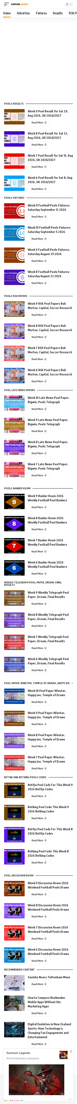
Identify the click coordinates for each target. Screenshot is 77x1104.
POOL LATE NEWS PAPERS (19, 390)
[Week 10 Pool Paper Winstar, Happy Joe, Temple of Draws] (14, 696)
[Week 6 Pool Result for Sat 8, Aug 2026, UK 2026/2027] (14, 183)
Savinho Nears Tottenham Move (49, 977)
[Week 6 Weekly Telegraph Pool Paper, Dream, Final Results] (14, 664)
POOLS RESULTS (14, 104)
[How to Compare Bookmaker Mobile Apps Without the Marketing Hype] (14, 1003)
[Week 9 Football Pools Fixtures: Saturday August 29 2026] (14, 255)
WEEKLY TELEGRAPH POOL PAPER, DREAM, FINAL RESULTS (33, 583)
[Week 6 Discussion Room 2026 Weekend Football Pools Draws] (14, 955)
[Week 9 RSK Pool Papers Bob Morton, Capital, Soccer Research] (14, 309)
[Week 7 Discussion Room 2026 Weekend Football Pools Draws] (14, 933)
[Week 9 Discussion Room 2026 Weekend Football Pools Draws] (14, 888)
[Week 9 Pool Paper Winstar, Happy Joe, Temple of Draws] (14, 718)
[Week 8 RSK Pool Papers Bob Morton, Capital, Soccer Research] (14, 331)
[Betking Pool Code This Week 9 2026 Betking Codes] (14, 812)
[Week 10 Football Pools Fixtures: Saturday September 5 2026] (14, 233)
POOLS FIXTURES (14, 198)
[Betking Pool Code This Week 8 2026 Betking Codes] (14, 856)
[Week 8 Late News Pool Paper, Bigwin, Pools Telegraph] (14, 447)
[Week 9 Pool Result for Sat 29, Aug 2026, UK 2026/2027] (14, 116)
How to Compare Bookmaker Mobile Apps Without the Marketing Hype (46, 1002)
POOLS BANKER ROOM (17, 488)
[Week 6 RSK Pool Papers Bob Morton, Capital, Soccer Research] (14, 375)
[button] (7, 4)
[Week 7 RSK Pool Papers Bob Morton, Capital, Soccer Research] (14, 353)
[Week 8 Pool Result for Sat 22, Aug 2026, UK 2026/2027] (14, 139)
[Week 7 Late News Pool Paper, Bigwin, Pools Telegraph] (14, 469)
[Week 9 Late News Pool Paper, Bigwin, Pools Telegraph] (14, 425)
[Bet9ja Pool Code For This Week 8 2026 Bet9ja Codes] (14, 834)
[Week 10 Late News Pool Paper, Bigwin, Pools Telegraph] (14, 403)
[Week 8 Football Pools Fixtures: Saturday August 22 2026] (14, 277)
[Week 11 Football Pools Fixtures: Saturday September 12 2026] (14, 211)
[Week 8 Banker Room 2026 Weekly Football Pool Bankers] (14, 523)
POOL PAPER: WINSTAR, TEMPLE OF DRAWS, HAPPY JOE (37, 683)
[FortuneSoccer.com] (19, 4)
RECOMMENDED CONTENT (19, 969)
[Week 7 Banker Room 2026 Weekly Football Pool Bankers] (14, 545)
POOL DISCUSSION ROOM (18, 875)
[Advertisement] (38, 57)
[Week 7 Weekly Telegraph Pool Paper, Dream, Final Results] (14, 642)
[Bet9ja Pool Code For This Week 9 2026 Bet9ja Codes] (14, 790)
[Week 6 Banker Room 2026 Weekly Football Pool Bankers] (14, 568)
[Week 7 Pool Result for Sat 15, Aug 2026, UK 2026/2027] (14, 161)
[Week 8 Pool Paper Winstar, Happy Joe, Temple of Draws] (14, 740)
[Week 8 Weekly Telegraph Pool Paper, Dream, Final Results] (14, 620)
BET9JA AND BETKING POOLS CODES (25, 777)
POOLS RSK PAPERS (15, 296)
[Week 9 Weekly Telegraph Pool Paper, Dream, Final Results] (14, 598)
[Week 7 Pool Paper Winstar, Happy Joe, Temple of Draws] (14, 762)
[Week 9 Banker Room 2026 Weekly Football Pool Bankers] (14, 501)
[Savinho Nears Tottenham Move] (14, 982)
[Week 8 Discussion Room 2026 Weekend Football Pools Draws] (14, 910)
